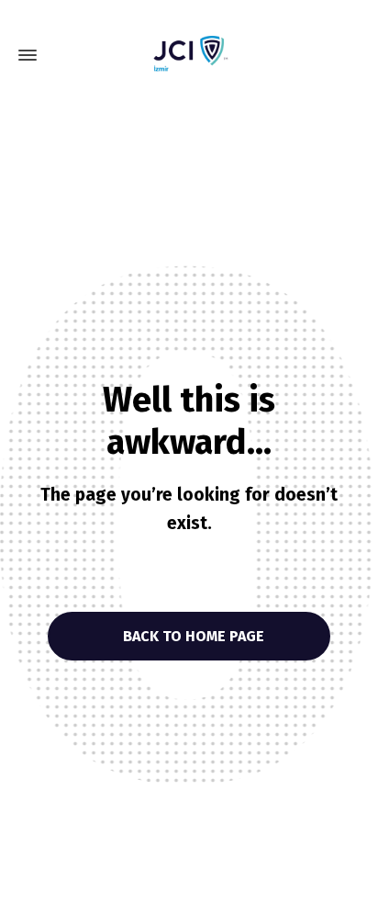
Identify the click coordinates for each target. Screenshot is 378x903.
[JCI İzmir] (189, 55)
